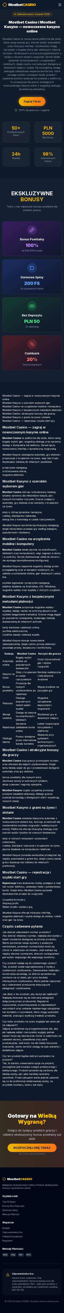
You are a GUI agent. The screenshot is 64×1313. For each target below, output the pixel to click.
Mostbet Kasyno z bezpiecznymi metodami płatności (32, 410)
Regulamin (7, 1240)
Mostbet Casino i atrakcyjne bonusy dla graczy (28, 413)
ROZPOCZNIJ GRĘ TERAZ (32, 1148)
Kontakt (6, 1228)
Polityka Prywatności (12, 1236)
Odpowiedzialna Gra (12, 1232)
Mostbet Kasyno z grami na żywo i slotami (26, 417)
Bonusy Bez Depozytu (13, 1206)
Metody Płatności (10, 1214)
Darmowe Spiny (10, 1210)
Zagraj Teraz (32, 101)
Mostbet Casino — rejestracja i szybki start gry (28, 420)
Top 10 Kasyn (9, 1201)
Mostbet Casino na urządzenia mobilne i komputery (31, 406)
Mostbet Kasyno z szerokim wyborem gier (26, 402)
